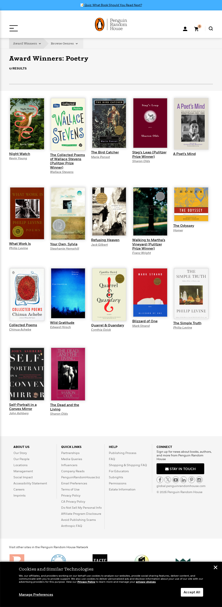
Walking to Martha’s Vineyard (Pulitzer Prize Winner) (148, 244)
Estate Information (122, 489)
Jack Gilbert (99, 245)
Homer (178, 230)
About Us (21, 447)
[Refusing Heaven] (109, 211)
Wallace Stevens (61, 172)
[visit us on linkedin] (183, 479)
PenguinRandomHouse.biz (80, 477)
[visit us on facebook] (160, 479)
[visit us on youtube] (175, 479)
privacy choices (146, 582)
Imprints (19, 495)
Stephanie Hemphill (64, 249)
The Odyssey (183, 225)
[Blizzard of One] (150, 292)
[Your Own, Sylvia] (68, 213)
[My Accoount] (185, 28)
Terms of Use (70, 489)
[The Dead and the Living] (68, 374)
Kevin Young (18, 158)
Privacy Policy (70, 495)
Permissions (117, 483)
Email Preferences (74, 483)
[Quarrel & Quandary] (109, 294)
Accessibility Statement (30, 483)
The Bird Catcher (105, 152)
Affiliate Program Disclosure (81, 514)
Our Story (20, 453)
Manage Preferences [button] (36, 595)
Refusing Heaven (105, 240)
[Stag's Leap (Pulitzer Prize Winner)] (150, 122)
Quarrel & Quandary (107, 325)
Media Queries (71, 459)
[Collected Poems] (27, 294)
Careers (18, 489)
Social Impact (23, 477)
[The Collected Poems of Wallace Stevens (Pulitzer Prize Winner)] (68, 124)
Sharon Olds (141, 161)
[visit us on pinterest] (191, 479)
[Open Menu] (13, 28)
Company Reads (73, 471)
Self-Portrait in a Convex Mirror (23, 406)
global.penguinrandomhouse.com (181, 486)
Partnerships (70, 453)
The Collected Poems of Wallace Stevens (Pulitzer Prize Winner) (67, 161)
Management (23, 471)
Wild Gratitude (62, 322)
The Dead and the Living (64, 407)
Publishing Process (122, 453)
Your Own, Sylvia (63, 244)
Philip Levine (18, 248)
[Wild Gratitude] (68, 293)
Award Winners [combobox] (25, 43)
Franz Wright (141, 253)
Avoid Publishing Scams (78, 520)
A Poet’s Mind (184, 153)
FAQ (112, 459)
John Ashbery (19, 413)
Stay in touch (182, 469)
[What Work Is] (27, 213)
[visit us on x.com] (167, 479)
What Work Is (20, 243)
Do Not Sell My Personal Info (81, 508)
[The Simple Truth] (191, 293)
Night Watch (19, 153)
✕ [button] (215, 568)
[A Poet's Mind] (191, 123)
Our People (21, 459)
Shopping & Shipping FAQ (128, 465)
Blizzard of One (145, 321)
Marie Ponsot (100, 157)
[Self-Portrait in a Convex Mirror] (27, 373)
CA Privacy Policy (73, 502)
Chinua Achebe (20, 329)
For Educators (119, 471)
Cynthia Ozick (101, 330)
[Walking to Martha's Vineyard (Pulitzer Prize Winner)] (150, 211)
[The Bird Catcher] (109, 122)
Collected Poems (23, 325)
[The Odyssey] (191, 204)
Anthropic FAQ (71, 526)
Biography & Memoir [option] (31, 92)
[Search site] (211, 28)
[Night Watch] (27, 123)
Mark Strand (141, 326)
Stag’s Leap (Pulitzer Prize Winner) (149, 154)
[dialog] (111, 584)
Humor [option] (58, 94)
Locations (20, 465)
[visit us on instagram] (199, 479)
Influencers (69, 465)
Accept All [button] (192, 592)
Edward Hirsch (60, 327)
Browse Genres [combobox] (62, 43)
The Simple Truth (187, 323)
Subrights (116, 477)
